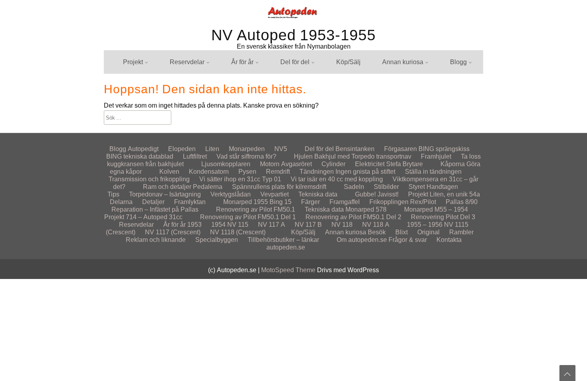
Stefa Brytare (404, 164)
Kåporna (452, 164)
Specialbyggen (216, 240)
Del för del (294, 62)
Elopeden (456, 96)
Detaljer (153, 202)
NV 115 (234, 125)
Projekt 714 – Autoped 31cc (143, 217)
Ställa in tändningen (433, 171)
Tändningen (316, 171)
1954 (218, 224)
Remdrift (285, 125)
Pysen (247, 171)
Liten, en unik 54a (140, 81)
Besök (377, 232)
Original (386, 110)
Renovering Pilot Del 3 (443, 217)
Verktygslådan (230, 194)
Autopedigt (457, 81)
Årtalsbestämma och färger (261, 81)
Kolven (169, 171)
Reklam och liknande (156, 240)
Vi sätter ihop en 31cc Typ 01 (240, 179)
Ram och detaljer (167, 186)
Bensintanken (292, 125)
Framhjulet (436, 156)
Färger (310, 202)
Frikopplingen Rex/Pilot (402, 202)
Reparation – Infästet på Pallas (154, 209)
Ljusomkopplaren (225, 164)
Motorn (270, 164)
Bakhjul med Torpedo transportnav (362, 156)
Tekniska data (317, 194)
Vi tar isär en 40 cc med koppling (337, 179)
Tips (113, 194)
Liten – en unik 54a (469, 110)
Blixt (381, 81)
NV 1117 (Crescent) (172, 232)
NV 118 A (375, 224)
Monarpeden (460, 125)
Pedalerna (207, 186)
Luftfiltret (195, 156)
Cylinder (333, 164)
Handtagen (442, 186)
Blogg (458, 62)
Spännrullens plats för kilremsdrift (279, 186)
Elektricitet (370, 164)
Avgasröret (296, 164)
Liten (212, 149)
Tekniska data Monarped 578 (346, 209)
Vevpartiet (274, 194)
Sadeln (354, 186)
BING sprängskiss (298, 125)
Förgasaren (400, 149)
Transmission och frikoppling (149, 179)
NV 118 (342, 224)
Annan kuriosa (402, 62)
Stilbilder (387, 125)
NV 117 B (308, 224)
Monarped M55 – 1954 (436, 209)
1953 (194, 224)
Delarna (121, 202)
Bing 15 (281, 202)
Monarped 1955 (245, 202)
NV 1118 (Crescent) (238, 232)
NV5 (280, 149)
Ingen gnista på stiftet (365, 171)
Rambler (387, 96)
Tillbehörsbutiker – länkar (283, 240)
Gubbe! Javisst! (377, 194)
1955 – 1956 (241, 125)
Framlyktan (131, 125)
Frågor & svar (408, 240)
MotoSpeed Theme (289, 270)
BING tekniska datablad (139, 156)
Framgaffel (344, 202)
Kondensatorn (209, 171)
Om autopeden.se (362, 240)
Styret (417, 186)
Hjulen (282, 81)
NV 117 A (271, 224)
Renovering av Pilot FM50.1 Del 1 (248, 217)
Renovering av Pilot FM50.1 (154, 125)
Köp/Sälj (348, 62)
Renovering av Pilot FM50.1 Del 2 (353, 217)
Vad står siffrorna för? (246, 156)
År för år (242, 62)
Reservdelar (187, 62)
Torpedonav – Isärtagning (309, 125)
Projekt (133, 62)
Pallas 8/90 (462, 202)
